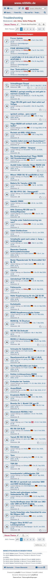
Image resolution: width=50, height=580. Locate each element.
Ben (25, 143)
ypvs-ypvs (27, 116)
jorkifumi (26, 323)
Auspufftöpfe (15, 388)
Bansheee (27, 272)
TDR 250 (14, 464)
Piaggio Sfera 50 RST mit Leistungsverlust (21, 524)
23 (45, 88)
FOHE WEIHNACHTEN (19, 48)
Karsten (26, 475)
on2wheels (27, 193)
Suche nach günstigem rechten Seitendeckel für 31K (23, 493)
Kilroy (20, 21)
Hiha (25, 128)
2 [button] (24, 29)
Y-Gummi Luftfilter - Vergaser (22, 148)
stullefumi (27, 332)
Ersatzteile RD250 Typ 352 (21, 395)
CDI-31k (13, 270)
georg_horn (27, 359)
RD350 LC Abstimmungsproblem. (24, 339)
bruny (26, 203)
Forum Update (16, 38)
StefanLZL (27, 95)
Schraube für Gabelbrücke (21, 349)
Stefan (26, 243)
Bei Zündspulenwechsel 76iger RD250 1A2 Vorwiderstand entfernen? (26, 157)
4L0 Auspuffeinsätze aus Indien (23, 366)
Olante (26, 134)
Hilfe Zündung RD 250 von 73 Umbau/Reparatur (22, 211)
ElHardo (26, 465)
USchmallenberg (29, 297)
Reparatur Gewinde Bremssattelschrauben (20, 250)
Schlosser (27, 341)
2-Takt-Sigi (27, 422)
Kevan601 (27, 106)
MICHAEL (27, 306)
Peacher (26, 176)
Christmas (14, 447)
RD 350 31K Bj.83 (17, 429)
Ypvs (12, 455)
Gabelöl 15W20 (16, 201)
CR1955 (26, 496)
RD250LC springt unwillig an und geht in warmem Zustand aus (27, 93)
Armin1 (26, 383)
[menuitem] (10, 8)
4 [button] (30, 29)
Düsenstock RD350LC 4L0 (21, 412)
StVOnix (26, 85)
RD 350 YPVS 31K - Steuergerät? (24, 192)
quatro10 (27, 506)
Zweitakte (27, 430)
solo (15, 21)
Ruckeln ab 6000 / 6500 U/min (23, 133)
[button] (17, 29)
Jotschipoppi (28, 526)
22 (42, 88)
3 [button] (27, 29)
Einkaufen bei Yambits (20, 381)
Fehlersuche (15, 287)
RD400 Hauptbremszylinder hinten (25, 313)
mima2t (26, 281)
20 (36, 88)
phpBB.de (34, 575)
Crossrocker (28, 405)
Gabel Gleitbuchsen (18, 231)
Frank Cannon (28, 253)
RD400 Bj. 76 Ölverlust (20, 321)
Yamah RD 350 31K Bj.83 (20, 437)
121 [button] (39, 29)
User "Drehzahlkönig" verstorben (24, 69)
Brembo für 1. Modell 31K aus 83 (24, 403)
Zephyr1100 (28, 213)
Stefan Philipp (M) (29, 21)
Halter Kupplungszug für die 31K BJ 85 (27, 296)
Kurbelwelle (15, 304)
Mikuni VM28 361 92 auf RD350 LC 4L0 (26, 175)
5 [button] (33, 29)
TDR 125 (14, 420)
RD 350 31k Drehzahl (19, 331)
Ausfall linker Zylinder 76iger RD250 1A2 (27, 165)
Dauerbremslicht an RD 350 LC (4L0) (25, 357)
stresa (26, 397)
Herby (26, 449)
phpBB (17, 572)
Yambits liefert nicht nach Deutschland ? (27, 141)
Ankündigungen (23, 43)
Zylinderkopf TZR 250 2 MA (22, 279)
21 (39, 88)
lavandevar (27, 232)
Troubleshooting (13, 17)
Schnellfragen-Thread (19, 84)
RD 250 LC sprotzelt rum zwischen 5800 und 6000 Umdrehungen (27, 483)
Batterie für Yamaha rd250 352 (23, 183)
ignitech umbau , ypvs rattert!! (23, 114)
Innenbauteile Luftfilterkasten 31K (24, 473)
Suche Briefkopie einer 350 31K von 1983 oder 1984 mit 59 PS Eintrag (27, 503)
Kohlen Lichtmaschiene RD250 (23, 374)
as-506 (26, 314)
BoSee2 (26, 516)
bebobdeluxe (28, 167)
